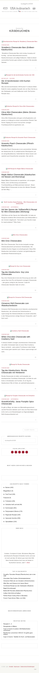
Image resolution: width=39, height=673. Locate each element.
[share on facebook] (1, 68)
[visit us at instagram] (32, 21)
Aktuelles (4, 78)
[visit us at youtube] (23, 452)
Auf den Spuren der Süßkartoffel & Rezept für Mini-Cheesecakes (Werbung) (19, 210)
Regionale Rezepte (12, 514)
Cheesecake (5, 45)
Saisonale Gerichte (12, 518)
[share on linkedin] (8, 68)
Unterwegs (14, 207)
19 (35, 357)
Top (35, 669)
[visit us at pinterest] (34, 21)
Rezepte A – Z (7, 624)
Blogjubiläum (8, 491)
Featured (7, 497)
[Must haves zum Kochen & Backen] (19, 465)
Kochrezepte (11, 508)
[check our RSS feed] (36, 21)
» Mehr (28, 562)
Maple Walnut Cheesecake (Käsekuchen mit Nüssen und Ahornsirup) (18, 176)
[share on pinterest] (6, 68)
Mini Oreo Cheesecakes (11, 241)
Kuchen (12, 78)
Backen (9, 487)
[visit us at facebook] (30, 21)
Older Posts (30, 429)
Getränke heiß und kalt (13, 504)
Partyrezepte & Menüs (13, 511)
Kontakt (11, 666)
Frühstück (10, 501)
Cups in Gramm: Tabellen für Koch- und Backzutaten (19, 637)
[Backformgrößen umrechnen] (19, 611)
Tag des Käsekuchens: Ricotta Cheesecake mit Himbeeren (14, 371)
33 (35, 290)
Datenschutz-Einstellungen (27, 666)
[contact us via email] (23, 659)
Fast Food (10, 494)
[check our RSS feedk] (25, 659)
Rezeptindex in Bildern (10, 626)
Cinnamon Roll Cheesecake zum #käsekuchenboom (15, 304)
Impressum (17, 666)
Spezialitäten (11, 521)
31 (35, 388)
